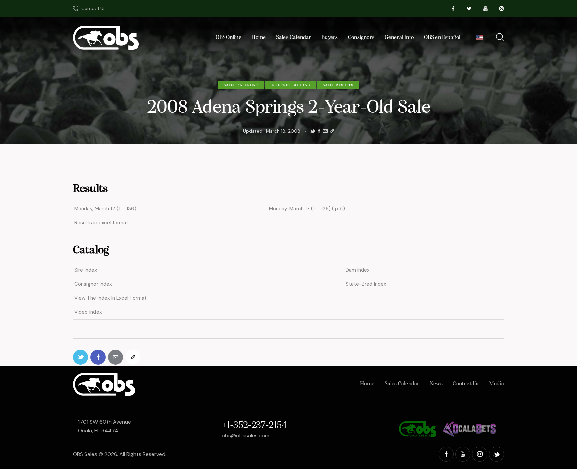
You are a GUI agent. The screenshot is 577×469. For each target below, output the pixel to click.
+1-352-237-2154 (254, 425)
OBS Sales (85, 454)
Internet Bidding (290, 85)
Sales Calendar (241, 85)
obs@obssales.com (245, 435)
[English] (479, 39)
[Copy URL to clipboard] (332, 131)
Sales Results (338, 85)
